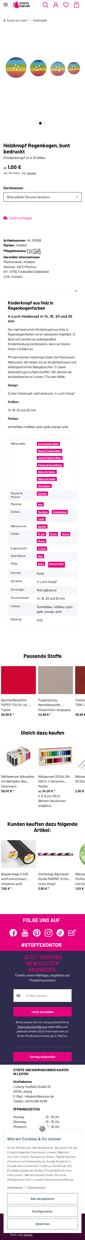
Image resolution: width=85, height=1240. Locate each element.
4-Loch (42, 548)
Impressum (15, 1187)
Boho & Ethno (56, 563)
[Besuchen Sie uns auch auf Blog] (72, 933)
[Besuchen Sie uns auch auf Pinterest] (36, 933)
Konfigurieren (42, 1211)
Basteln (42, 526)
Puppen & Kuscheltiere (50, 465)
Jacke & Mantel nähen (49, 457)
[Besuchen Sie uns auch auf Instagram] (48, 933)
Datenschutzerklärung (32, 1026)
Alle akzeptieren (42, 1199)
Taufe (41, 518)
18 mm (53, 534)
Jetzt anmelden (42, 1012)
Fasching (43, 512)
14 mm (41, 534)
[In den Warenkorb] (6, 34)
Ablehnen (42, 1224)
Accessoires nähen (48, 443)
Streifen (42, 493)
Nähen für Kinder (47, 479)
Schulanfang (59, 512)
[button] (45, 5)
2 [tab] (44, 123)
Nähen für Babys (46, 471)
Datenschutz (36, 1187)
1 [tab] (40, 123)
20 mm (65, 534)
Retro (41, 563)
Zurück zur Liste (17, 20)
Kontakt (17, 276)
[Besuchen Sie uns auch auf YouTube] (25, 933)
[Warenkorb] (76, 5)
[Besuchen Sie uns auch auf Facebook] (13, 933)
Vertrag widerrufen (42, 1057)
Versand (31, 172)
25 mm (41, 541)
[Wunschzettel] (66, 5)
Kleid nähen (44, 486)
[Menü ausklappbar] (5, 2)
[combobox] (42, 197)
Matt (40, 556)
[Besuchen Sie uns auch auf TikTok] (60, 933)
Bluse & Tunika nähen (49, 450)
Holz (40, 504)
